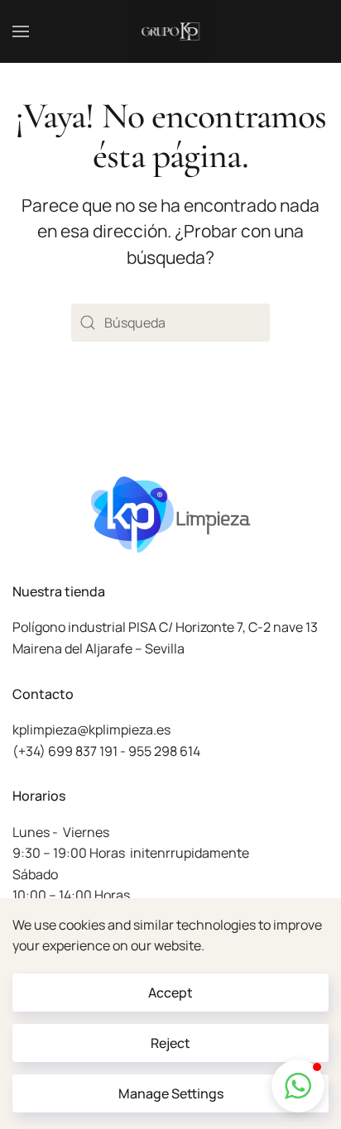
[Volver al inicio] (170, 31)
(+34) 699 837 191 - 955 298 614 (106, 751)
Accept (170, 992)
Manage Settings (170, 1093)
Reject (170, 1043)
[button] (20, 31)
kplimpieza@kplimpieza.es (91, 729)
